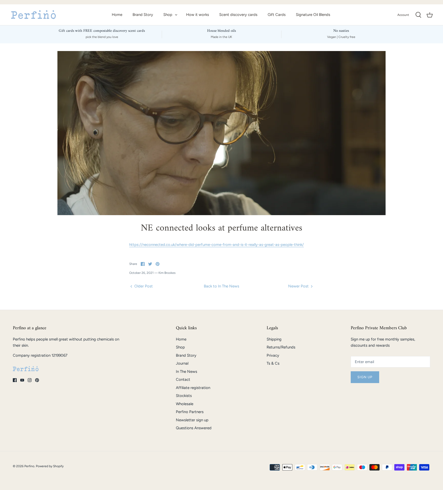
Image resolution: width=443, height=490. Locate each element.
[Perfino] (33, 14)
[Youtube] (22, 380)
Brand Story (143, 14)
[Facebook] (15, 380)
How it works (197, 14)
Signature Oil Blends (313, 14)
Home (117, 14)
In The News (186, 371)
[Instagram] (30, 380)
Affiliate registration (193, 387)
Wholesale (184, 404)
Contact (183, 379)
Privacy (273, 355)
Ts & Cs (273, 363)
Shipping (274, 339)
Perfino (29, 466)
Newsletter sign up (192, 420)
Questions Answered (194, 428)
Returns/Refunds (281, 347)
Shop (167, 14)
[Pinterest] (37, 380)
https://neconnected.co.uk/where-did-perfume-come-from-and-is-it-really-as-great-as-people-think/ (216, 244)
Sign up (364, 377)
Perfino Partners (190, 411)
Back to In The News (221, 286)
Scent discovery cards (238, 14)
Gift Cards (277, 14)
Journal (182, 363)
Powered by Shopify (50, 466)
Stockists (184, 395)
